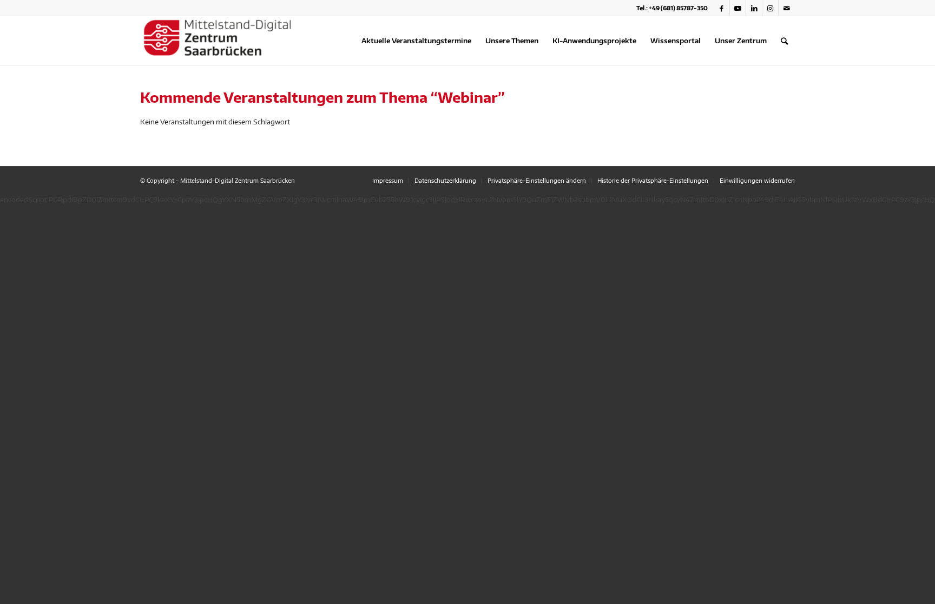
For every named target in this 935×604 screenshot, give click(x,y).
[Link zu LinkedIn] (754, 8)
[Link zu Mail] (787, 8)
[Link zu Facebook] (721, 8)
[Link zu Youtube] (738, 8)
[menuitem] (416, 40)
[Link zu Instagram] (770, 8)
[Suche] (784, 40)
